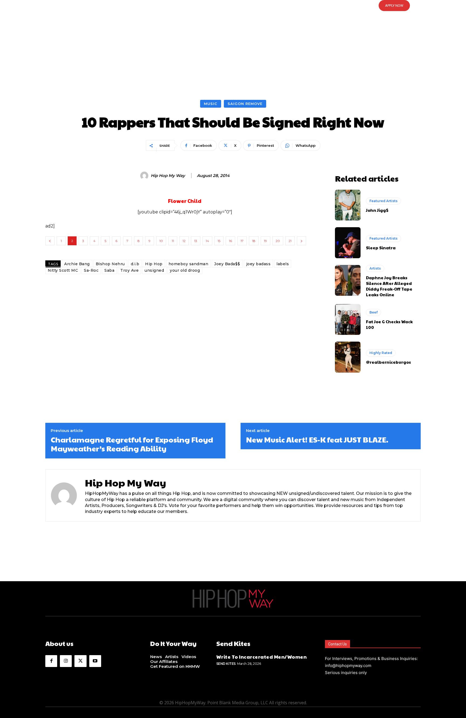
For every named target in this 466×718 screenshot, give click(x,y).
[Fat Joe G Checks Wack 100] (348, 319)
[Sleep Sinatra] (348, 242)
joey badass (258, 263)
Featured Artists (383, 201)
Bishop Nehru (110, 263)
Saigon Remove (245, 103)
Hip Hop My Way (168, 175)
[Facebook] (51, 661)
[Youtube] (95, 661)
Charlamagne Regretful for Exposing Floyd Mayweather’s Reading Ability (132, 444)
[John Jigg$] (348, 205)
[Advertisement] (233, 59)
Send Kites (226, 664)
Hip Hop (154, 263)
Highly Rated (380, 353)
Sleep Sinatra (381, 247)
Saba (109, 270)
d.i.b (135, 263)
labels (282, 263)
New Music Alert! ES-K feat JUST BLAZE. (317, 439)
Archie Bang (77, 263)
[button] (233, 5)
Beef (373, 312)
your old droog (185, 270)
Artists (375, 268)
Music (210, 103)
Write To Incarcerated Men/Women (261, 656)
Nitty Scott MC (63, 270)
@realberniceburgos (388, 362)
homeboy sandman (188, 263)
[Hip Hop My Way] (145, 176)
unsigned (154, 270)
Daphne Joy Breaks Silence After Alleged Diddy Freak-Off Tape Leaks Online (389, 286)
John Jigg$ (377, 210)
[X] (80, 661)
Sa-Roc (91, 270)
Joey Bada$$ (227, 263)
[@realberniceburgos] (348, 357)
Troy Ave (129, 270)
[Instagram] (66, 661)
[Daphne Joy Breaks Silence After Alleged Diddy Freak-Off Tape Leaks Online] (348, 280)
